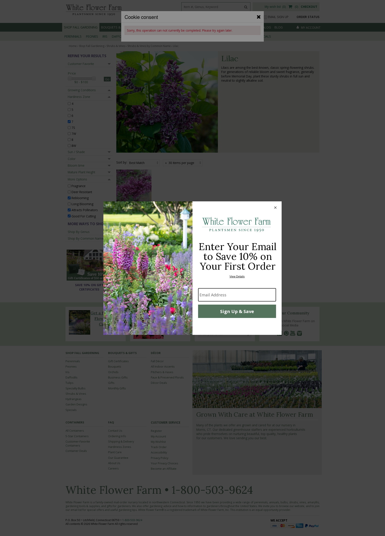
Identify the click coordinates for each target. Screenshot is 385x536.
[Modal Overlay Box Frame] (192, 268)
